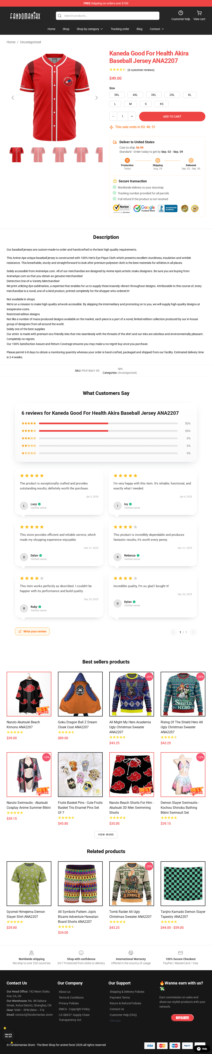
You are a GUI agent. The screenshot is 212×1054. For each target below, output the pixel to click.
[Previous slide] (13, 97)
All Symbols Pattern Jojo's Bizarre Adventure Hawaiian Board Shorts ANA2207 (78, 917)
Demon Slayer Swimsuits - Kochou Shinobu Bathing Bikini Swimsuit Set (180, 808)
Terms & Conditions (71, 997)
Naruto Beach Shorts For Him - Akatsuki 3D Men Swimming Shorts (131, 808)
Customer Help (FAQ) (123, 1015)
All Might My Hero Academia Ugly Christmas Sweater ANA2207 (130, 727)
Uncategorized (30, 42)
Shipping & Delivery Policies (127, 991)
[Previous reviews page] (173, 632)
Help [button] (204, 1048)
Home (11, 42)
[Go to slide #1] (16, 154)
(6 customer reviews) (141, 70)
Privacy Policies (69, 1003)
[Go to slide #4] (81, 154)
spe (120, 368)
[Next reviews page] (193, 632)
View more (106, 834)
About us (64, 991)
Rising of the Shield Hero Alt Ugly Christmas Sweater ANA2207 (182, 727)
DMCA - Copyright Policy (74, 1009)
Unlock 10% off (8, 1036)
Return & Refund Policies (125, 1003)
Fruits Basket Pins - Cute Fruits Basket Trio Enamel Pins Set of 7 (80, 808)
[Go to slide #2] (38, 154)
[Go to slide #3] (60, 154)
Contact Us (117, 1009)
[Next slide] (96, 97)
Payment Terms (120, 997)
